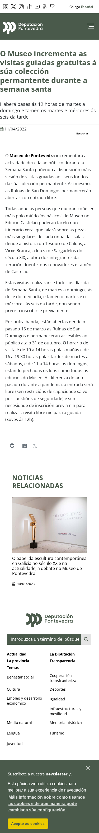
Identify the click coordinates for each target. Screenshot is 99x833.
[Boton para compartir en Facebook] (24, 446)
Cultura (13, 689)
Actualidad (16, 654)
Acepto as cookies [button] (28, 823)
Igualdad (57, 698)
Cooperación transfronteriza (63, 678)
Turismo (57, 733)
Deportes (58, 689)
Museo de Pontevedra (32, 155)
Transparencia (62, 660)
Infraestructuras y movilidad (65, 711)
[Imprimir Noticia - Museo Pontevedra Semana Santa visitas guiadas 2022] (12, 446)
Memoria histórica (66, 722)
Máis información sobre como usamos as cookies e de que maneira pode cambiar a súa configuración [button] (46, 803)
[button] (88, 768)
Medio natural (19, 722)
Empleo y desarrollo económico (24, 701)
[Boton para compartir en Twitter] (35, 446)
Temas (13, 667)
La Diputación (62, 654)
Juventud (15, 743)
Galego (74, 6)
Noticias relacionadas (37, 481)
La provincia (18, 660)
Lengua (13, 733)
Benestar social (20, 677)
